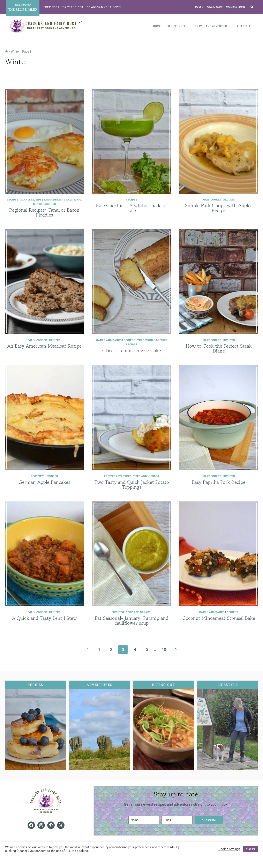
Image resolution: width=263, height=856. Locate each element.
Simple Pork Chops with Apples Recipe (218, 208)
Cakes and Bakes (108, 340)
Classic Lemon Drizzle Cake (131, 350)
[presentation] (44, 141)
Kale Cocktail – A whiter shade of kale (131, 208)
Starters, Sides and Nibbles (41, 199)
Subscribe (209, 820)
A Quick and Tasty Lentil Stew (44, 618)
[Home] (6, 51)
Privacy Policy (215, 6)
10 (164, 649)
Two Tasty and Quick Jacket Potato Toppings (131, 484)
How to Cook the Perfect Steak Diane (219, 348)
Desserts (37, 476)
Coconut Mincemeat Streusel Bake (218, 618)
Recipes (12, 199)
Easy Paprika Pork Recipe (218, 482)
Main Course (212, 199)
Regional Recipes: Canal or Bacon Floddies (44, 212)
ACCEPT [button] (250, 848)
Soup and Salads (138, 612)
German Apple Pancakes (44, 482)
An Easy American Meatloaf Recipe (44, 345)
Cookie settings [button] (229, 849)
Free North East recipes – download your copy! (82, 7)
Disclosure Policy (235, 6)
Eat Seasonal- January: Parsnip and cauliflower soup (131, 620)
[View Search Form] (252, 7)
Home (157, 26)
